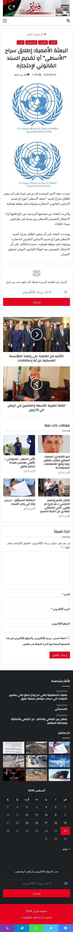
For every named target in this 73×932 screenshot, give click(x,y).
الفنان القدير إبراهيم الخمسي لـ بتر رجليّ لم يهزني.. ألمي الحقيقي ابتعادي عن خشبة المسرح (55, 506)
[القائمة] (5, 20)
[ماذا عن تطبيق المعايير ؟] (13, 748)
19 (27, 822)
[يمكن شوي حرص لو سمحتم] (13, 761)
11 (36, 814)
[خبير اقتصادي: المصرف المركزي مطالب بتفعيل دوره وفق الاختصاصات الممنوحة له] (54, 444)
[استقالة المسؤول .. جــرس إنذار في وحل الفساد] (19, 487)
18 (36, 822)
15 (65, 822)
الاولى (43, 42)
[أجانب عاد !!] (36, 748)
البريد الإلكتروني (60, 608)
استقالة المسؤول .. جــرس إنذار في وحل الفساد (19, 502)
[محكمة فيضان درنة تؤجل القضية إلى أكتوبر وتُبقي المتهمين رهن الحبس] (36, 775)
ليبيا (21, 42)
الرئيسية (39, 34)
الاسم (66, 594)
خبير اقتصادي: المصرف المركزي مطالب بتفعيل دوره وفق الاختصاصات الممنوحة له (57, 462)
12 (27, 814)
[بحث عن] (68, 20)
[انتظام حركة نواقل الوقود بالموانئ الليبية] (59, 775)
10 (46, 814)
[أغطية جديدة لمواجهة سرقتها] (36, 761)
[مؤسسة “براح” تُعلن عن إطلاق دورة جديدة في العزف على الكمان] (13, 775)
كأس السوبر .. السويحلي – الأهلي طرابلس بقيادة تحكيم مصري (19, 462)
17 (46, 822)
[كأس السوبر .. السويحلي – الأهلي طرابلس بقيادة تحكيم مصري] (19, 445)
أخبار (29, 34)
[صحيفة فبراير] (36, 8)
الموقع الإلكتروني (61, 623)
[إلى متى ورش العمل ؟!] (59, 761)
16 (55, 822)
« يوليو (66, 848)
